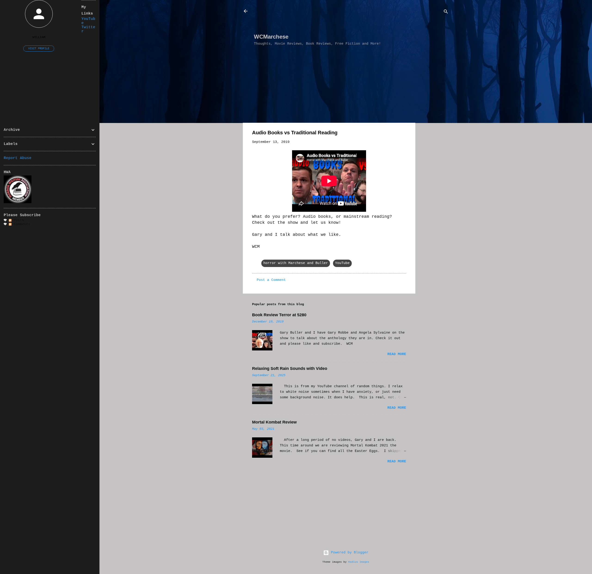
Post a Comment (271, 280)
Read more (396, 354)
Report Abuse (17, 158)
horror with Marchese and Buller (295, 263)
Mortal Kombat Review (274, 422)
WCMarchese (271, 37)
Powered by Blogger (348, 553)
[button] (403, 133)
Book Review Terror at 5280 (279, 315)
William (38, 37)
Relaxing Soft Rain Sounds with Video (289, 368)
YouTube (342, 263)
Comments (21, 224)
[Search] (446, 13)
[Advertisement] (338, 18)
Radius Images (358, 562)
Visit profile (38, 48)
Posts (18, 220)
